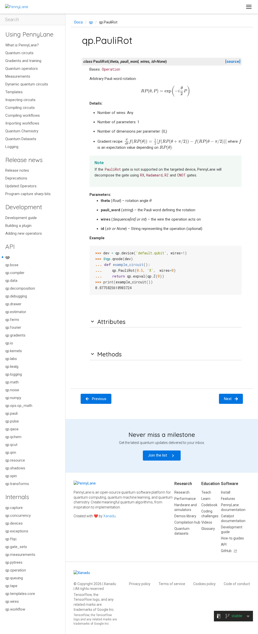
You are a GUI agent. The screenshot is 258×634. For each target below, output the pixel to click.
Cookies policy (204, 584)
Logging (11, 146)
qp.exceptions (16, 531)
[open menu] (249, 7)
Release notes (17, 170)
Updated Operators (21, 186)
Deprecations (16, 178)
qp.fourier (13, 327)
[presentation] (165, 91)
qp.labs (11, 358)
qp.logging (13, 374)
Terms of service (171, 584)
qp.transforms (17, 483)
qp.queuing (14, 578)
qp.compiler (14, 272)
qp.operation (15, 570)
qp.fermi (12, 319)
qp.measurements (20, 554)
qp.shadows (15, 468)
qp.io (9, 343)
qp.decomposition (20, 288)
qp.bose (11, 265)
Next (228, 399)
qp (7, 257)
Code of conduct (237, 584)
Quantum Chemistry (21, 131)
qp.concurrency (18, 515)
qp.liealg (11, 366)
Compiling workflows (22, 115)
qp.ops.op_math (18, 405)
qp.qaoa (11, 429)
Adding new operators (23, 233)
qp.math (12, 382)
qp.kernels (13, 351)
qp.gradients (15, 335)
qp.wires (12, 601)
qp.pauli (11, 413)
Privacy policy (139, 584)
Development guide (21, 218)
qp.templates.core (20, 593)
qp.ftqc (11, 539)
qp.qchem (13, 437)
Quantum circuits (19, 53)
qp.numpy (13, 398)
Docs (78, 22)
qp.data (11, 280)
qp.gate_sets (16, 547)
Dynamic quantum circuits (26, 84)
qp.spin (11, 476)
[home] (16, 7)
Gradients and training (23, 60)
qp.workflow (15, 609)
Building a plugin (18, 225)
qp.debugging (16, 296)
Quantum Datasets (20, 139)
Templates (14, 92)
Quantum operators (21, 68)
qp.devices (14, 523)
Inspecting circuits (20, 100)
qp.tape (11, 586)
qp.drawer (13, 304)
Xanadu (109, 516)
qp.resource (15, 460)
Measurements (17, 76)
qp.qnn (10, 452)
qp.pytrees (13, 562)
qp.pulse (12, 421)
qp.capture (14, 507)
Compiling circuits (20, 107)
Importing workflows (22, 123)
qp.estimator (15, 312)
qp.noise (12, 390)
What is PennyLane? (22, 45)
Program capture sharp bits (28, 194)
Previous (99, 399)
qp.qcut (11, 444)
